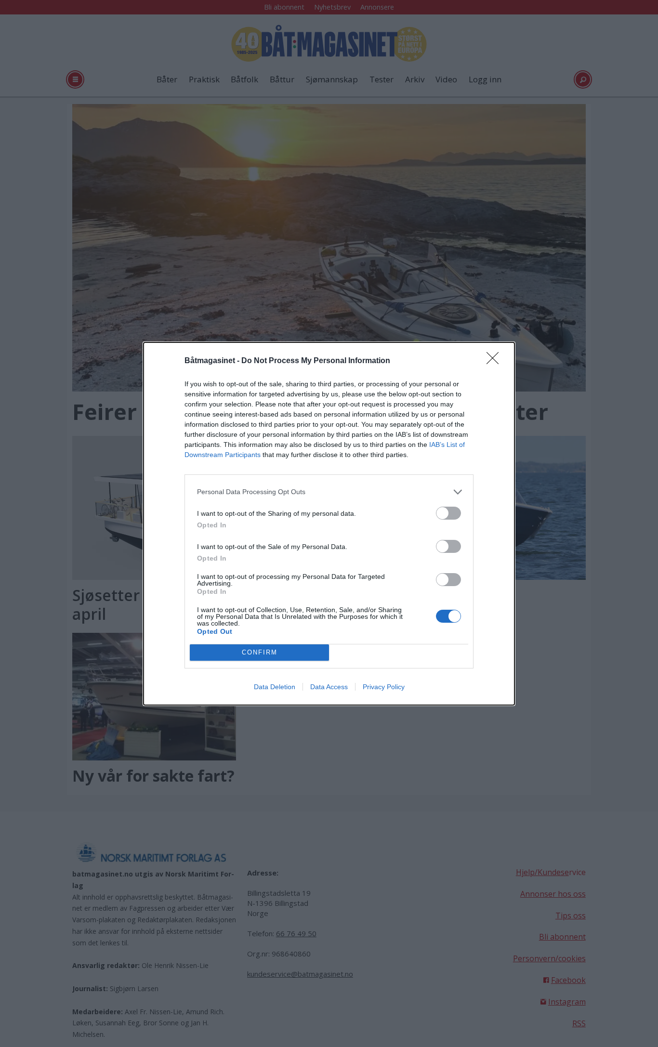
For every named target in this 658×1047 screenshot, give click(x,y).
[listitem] (329, 492)
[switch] (448, 513)
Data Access (329, 687)
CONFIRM (259, 652)
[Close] (496, 361)
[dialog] (329, 523)
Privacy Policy (384, 687)
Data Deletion (274, 687)
